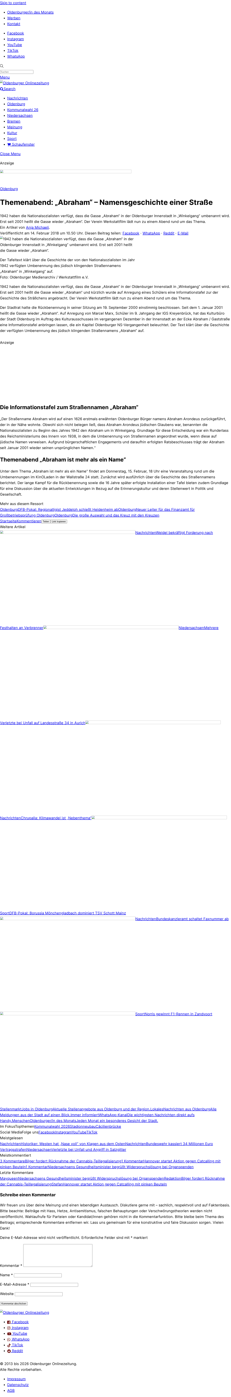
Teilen (46, 521)
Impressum (16, 1379)
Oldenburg (16, 104)
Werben (13, 18)
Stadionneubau (83, 1126)
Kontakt (13, 24)
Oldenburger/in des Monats (30, 12)
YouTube (14, 45)
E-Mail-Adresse (14, 1284)
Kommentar (11, 1265)
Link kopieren (59, 521)
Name (6, 1275)
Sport (12, 138)
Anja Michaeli (37, 227)
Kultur (12, 133)
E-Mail (183, 233)
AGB (11, 1390)
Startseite (8, 521)
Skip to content (13, 3)
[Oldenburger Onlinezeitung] (24, 1312)
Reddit (168, 233)
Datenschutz (18, 1385)
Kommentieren (29, 521)
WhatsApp (16, 56)
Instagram (15, 39)
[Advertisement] (115, 373)
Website (7, 1294)
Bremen (13, 121)
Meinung (14, 127)
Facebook (15, 33)
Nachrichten (17, 98)
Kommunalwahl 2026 (52, 1126)
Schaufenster (23, 144)
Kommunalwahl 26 (22, 110)
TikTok (12, 50)
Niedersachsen (20, 115)
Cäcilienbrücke (108, 1126)
